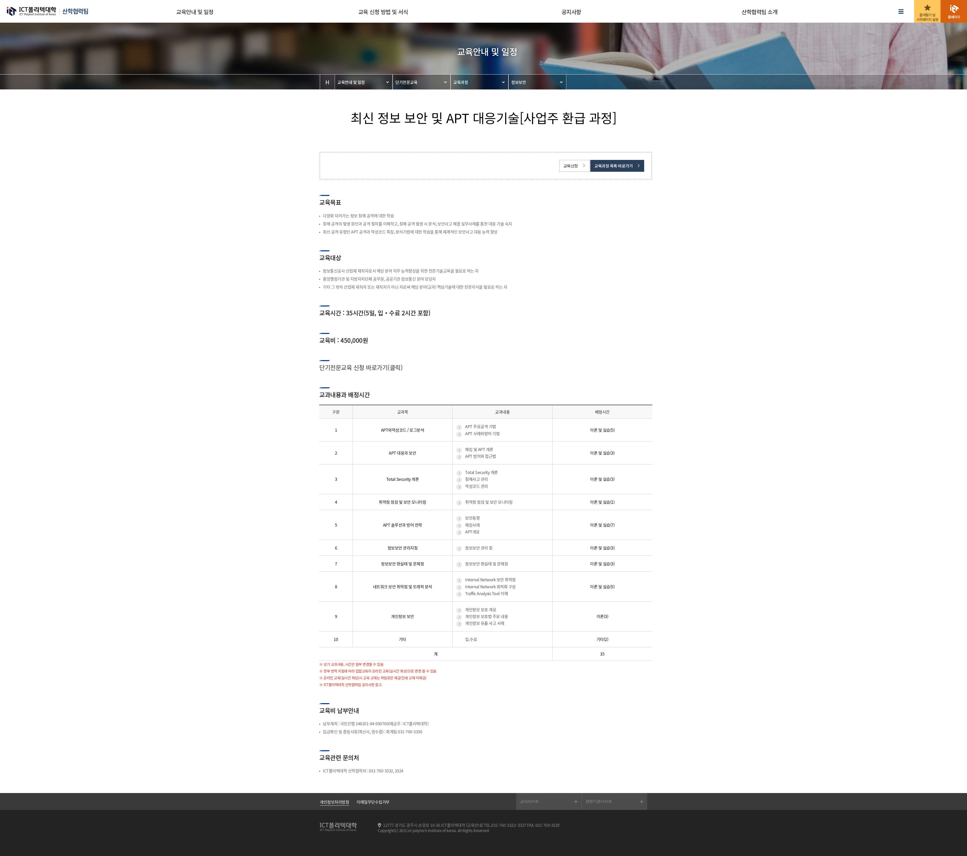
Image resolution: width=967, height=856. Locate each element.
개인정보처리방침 (334, 802)
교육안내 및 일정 (351, 82)
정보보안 (518, 82)
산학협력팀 (75, 11)
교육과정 (460, 82)
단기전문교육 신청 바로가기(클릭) (361, 367)
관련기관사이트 (598, 801)
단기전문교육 (406, 82)
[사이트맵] (902, 12)
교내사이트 (529, 801)
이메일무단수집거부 (373, 802)
